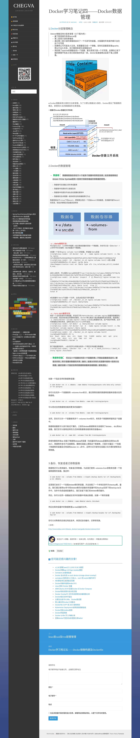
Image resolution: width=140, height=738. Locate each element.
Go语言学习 (16, 129)
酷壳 (14, 428)
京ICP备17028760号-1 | (88, 734)
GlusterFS (23, 312)
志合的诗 (15, 175)
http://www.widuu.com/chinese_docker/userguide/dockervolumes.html (74, 529)
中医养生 (15, 182)
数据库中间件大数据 (19, 119)
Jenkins (18, 313)
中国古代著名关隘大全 (20, 285)
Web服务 (32, 311)
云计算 (15, 309)
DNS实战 (22, 317)
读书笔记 (15, 189)
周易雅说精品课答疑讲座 (20, 221)
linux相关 (15, 105)
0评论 (80, 22)
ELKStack (28, 317)
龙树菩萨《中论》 (18, 278)
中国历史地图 (17, 446)
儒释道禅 (15, 178)
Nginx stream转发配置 (20, 353)
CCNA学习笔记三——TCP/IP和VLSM (24, 355)
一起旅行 (18, 307)
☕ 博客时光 (14, 38)
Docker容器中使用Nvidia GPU (65, 583)
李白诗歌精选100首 (19, 250)
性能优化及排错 (18, 164)
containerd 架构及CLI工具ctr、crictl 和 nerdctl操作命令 (75, 578)
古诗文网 (15, 435)
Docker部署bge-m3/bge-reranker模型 (69, 570)
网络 (21, 299)
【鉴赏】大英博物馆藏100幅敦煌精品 (25, 351)
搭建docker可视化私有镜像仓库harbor (69, 618)
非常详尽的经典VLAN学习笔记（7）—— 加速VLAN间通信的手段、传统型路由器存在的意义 (24, 346)
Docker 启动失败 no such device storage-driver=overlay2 (75, 575)
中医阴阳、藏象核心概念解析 (22, 237)
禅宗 (31, 301)
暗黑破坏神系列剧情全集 (20, 276)
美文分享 (15, 196)
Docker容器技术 (18, 145)
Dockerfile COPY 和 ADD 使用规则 (67, 605)
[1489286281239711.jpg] (85, 79)
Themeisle (121, 734)
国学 (34, 307)
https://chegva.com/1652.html (60, 544)
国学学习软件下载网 (19, 442)
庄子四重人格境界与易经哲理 (22, 223)
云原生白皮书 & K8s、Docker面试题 (68, 599)
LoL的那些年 (17, 341)
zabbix (29, 308)
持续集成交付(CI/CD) (19, 150)
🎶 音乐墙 (14, 50)
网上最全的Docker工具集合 (65, 602)
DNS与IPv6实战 (17, 117)
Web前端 (15, 133)
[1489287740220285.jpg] (85, 224)
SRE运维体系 (17, 157)
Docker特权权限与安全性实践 (66, 591)
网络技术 (15, 115)
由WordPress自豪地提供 (102, 734)
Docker (23, 318)
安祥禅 (15, 425)
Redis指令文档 (17, 362)
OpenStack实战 (18, 143)
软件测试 (15, 159)
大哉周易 (15, 180)
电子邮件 (52, 696)
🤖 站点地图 (14, 42)
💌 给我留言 (14, 59)
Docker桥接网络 (61, 613)
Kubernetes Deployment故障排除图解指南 (70, 607)
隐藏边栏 (95, 22)
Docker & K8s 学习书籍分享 (65, 615)
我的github (16, 437)
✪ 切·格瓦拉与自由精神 (17, 25)
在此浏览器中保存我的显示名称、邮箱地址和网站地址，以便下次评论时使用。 (79, 713)
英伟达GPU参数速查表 (20, 248)
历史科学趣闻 (17, 187)
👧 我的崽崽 (14, 21)
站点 (50, 704)
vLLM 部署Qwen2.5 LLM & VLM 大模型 (69, 567)
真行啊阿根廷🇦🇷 (18, 233)
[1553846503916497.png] (85, 135)
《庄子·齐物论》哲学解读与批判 (23, 228)
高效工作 (15, 166)
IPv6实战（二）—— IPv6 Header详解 (24, 334)
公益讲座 (15, 203)
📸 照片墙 (14, 46)
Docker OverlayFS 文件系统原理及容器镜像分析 (72, 594)
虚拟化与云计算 (18, 140)
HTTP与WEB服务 (18, 136)
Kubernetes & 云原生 (19, 147)
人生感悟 (15, 171)
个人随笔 (15, 168)
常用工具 (15, 110)
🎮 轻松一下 (14, 55)
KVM (17, 315)
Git (28, 314)
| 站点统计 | (79, 734)
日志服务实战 (17, 152)
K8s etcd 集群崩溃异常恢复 (21, 219)
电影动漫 (15, 192)
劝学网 (15, 444)
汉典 (14, 439)
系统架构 (26, 299)
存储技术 (15, 112)
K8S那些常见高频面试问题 (65, 581)
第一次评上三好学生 (19, 230)
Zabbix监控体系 (18, 154)
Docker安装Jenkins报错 (63, 610)
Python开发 (16, 126)
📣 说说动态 (14, 34)
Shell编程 (16, 124)
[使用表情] (121, 686)
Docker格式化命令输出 (63, 597)
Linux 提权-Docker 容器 (63, 586)
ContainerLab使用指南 (63, 573)
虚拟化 (17, 300)
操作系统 (15, 108)
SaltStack (32, 314)
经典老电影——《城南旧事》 (22, 332)
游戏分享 (15, 201)
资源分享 (15, 199)
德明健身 (15, 432)
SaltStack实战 (17, 138)
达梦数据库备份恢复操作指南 (22, 235)
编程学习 (15, 122)
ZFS (24, 307)
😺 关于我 (14, 17)
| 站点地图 (73, 734)
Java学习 (16, 131)
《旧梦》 (15, 226)
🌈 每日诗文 (14, 29)
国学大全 (15, 430)
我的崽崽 (15, 173)
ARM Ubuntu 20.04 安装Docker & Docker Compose (73, 589)
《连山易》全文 (18, 253)
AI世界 (15, 103)
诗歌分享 (15, 194)
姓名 (50, 687)
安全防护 (15, 161)
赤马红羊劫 (16, 262)
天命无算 (15, 185)
